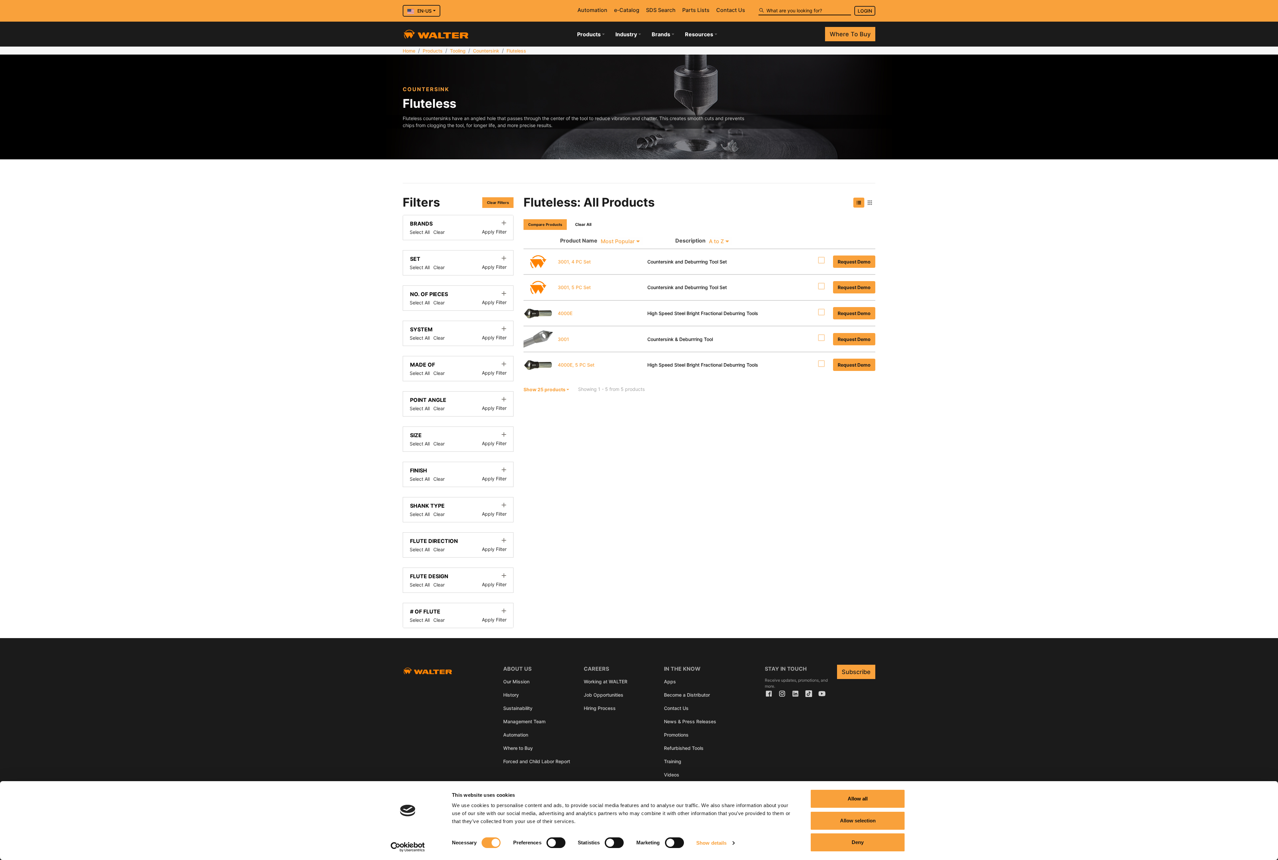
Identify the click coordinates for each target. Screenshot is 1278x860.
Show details (711, 843)
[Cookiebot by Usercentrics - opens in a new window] (408, 847)
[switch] (555, 842)
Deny (858, 842)
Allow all (858, 798)
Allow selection (858, 820)
